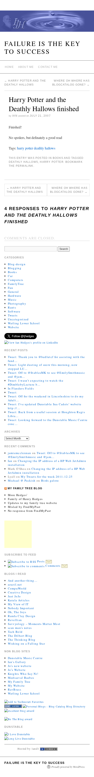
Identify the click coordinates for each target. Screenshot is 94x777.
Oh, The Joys (17, 612)
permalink (24, 165)
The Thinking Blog (22, 640)
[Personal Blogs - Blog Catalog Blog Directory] (54, 705)
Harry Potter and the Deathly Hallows (25, 189)
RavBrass (14, 689)
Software (14, 311)
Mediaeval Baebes (21, 678)
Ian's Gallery (17, 662)
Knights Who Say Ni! (23, 674)
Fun (10, 288)
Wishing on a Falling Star (26, 643)
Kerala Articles (19, 600)
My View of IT (18, 604)
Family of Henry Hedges (25, 499)
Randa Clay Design (22, 616)
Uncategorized (18, 319)
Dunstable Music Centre (25, 658)
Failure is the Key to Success (42, 47)
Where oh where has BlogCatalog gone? (68, 189)
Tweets (13, 315)
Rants (12, 307)
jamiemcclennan (19, 453)
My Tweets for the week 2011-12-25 (47, 477)
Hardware (14, 296)
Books (58, 158)
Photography (17, 303)
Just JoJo (14, 596)
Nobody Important (21, 608)
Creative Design (19, 592)
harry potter (25, 148)
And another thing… (22, 580)
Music (12, 300)
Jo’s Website (17, 670)
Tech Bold (15, 632)
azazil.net (15, 584)
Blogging (14, 268)
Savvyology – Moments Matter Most (34, 624)
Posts (40, 561)
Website (13, 327)
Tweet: (12, 392)
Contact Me (48, 66)
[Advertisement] (18, 534)
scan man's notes (20, 628)
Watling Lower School (24, 323)
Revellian (15, 620)
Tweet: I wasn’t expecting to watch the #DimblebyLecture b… (35, 382)
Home (9, 66)
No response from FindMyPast (29, 511)
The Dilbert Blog (20, 636)
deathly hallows (44, 148)
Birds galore (50, 480)
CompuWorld (17, 588)
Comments (53, 566)
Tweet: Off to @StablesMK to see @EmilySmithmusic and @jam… (46, 455)
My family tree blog (25, 488)
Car (10, 276)
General (13, 292)
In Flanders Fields (21, 388)
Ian (14, 115)
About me (26, 66)
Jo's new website (20, 666)
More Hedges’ (18, 495)
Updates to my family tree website (32, 503)
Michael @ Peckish (22, 480)
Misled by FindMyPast (24, 507)
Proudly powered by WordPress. (68, 766)
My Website (16, 686)
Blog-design (17, 264)
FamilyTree (16, 284)
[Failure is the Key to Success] (47, 23)
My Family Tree (19, 682)
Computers (15, 280)
